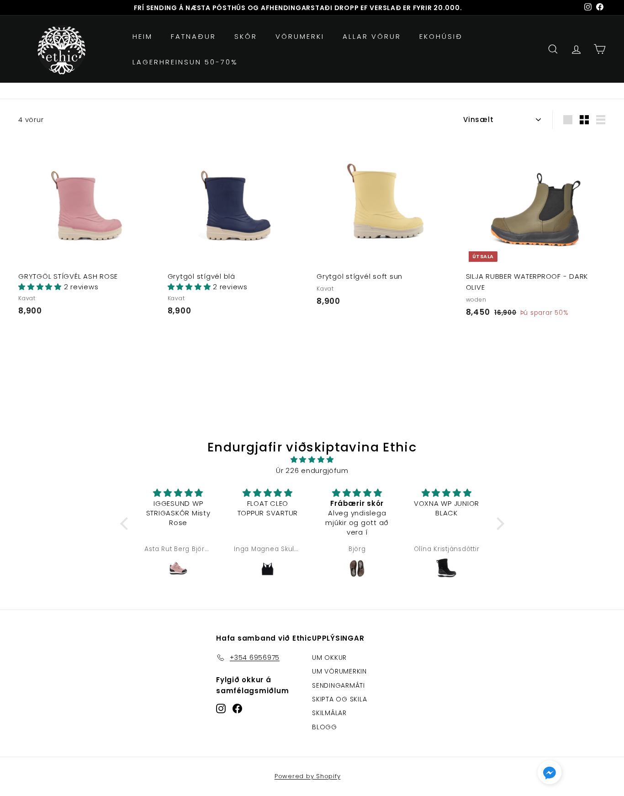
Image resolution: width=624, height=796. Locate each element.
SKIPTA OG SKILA (339, 699)
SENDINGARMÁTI (338, 685)
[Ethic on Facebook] (237, 708)
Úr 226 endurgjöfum (312, 470)
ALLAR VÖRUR (372, 36)
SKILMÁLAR (329, 712)
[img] (312, 459)
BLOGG (324, 727)
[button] (41, 287)
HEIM (142, 36)
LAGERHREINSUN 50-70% (185, 62)
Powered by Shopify (308, 776)
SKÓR (245, 36)
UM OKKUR (329, 657)
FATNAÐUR (193, 36)
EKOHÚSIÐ (441, 36)
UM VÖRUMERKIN (339, 671)
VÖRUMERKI (299, 36)
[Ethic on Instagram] (221, 708)
